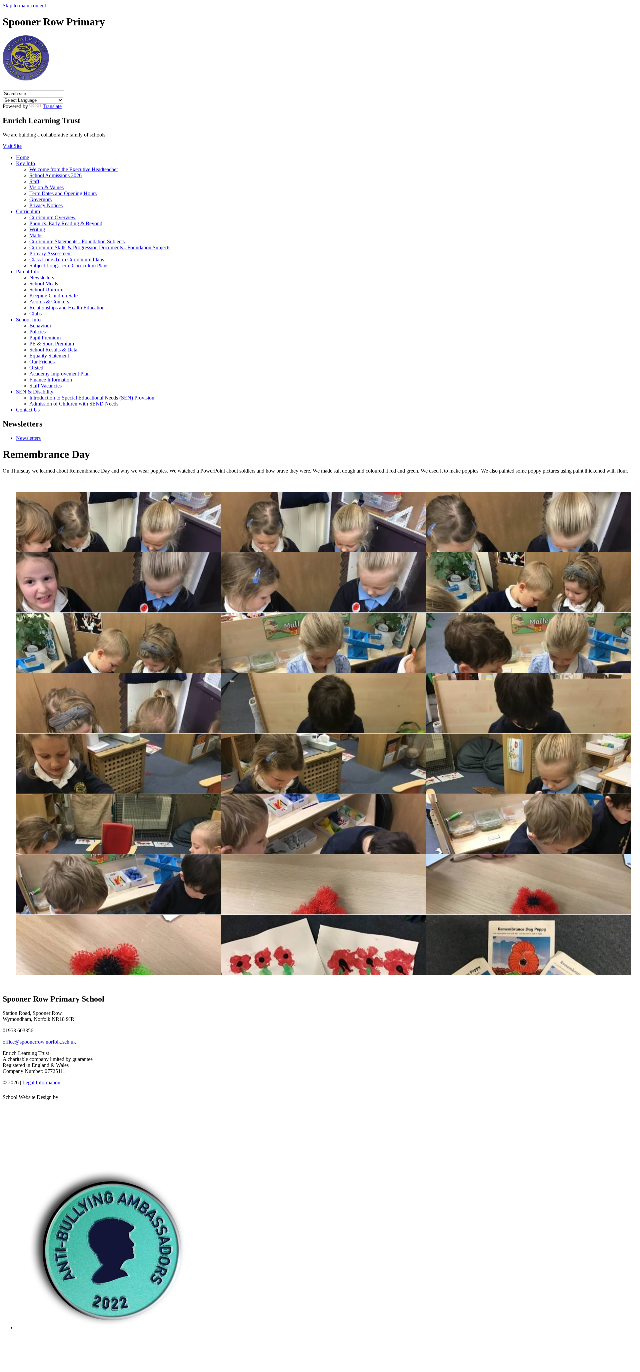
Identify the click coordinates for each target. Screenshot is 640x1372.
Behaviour (40, 325)
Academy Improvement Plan (59, 373)
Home (22, 157)
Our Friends (42, 361)
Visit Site (12, 146)
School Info (28, 319)
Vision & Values (46, 187)
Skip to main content (24, 5)
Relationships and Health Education (67, 307)
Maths (35, 235)
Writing (37, 229)
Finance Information (50, 379)
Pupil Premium (45, 337)
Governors (40, 199)
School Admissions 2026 (55, 175)
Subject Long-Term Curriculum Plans (68, 265)
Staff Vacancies (45, 385)
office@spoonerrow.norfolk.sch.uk (39, 1042)
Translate (52, 106)
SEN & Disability (34, 391)
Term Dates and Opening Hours (63, 193)
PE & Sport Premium (51, 343)
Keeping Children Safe (53, 295)
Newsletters (41, 277)
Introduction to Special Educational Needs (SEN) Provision (91, 397)
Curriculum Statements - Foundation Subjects (77, 241)
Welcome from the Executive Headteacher (73, 169)
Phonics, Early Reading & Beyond (65, 223)
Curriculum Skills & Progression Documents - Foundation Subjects (99, 247)
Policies (37, 331)
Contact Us (28, 410)
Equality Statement (49, 355)
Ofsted (36, 367)
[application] (320, 1131)
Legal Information (41, 1082)
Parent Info (27, 271)
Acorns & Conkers (49, 301)
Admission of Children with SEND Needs (73, 403)
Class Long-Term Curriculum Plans (66, 259)
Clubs (35, 313)
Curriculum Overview (52, 217)
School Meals (43, 283)
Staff (34, 181)
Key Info (25, 163)
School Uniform (46, 289)
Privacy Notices (46, 205)
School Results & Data (53, 349)
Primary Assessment (50, 253)
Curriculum (28, 211)
